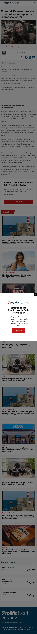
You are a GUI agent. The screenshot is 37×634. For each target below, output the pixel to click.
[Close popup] (35, 294)
